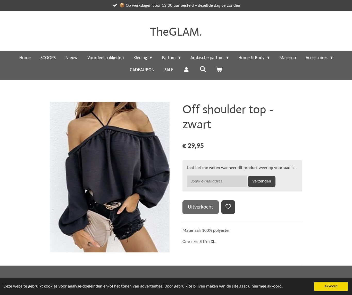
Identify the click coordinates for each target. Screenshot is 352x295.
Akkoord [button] (331, 286)
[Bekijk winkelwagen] (219, 70)
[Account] (186, 70)
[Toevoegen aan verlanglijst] (228, 207)
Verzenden (261, 181)
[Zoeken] (202, 69)
